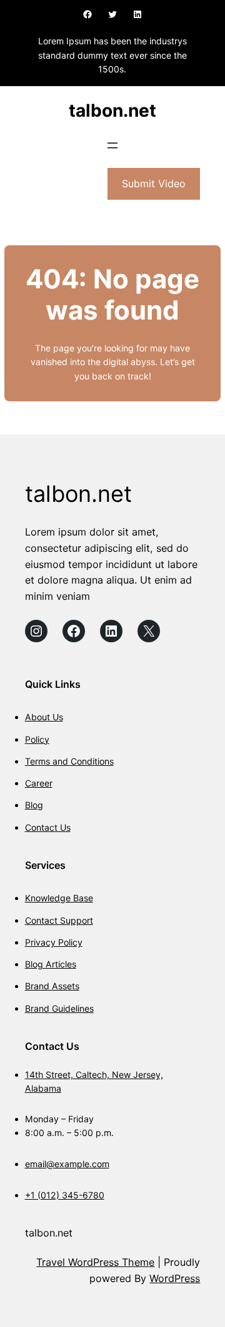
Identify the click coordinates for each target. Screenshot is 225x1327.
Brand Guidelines (59, 1008)
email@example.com (67, 1163)
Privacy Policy (53, 942)
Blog (34, 805)
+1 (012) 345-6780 (64, 1195)
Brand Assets (52, 986)
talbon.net (112, 110)
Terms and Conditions (69, 761)
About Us (44, 717)
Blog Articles (50, 964)
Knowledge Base (59, 898)
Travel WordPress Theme (95, 1262)
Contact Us (48, 827)
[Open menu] (112, 145)
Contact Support (59, 920)
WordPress (174, 1278)
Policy (37, 739)
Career (38, 783)
